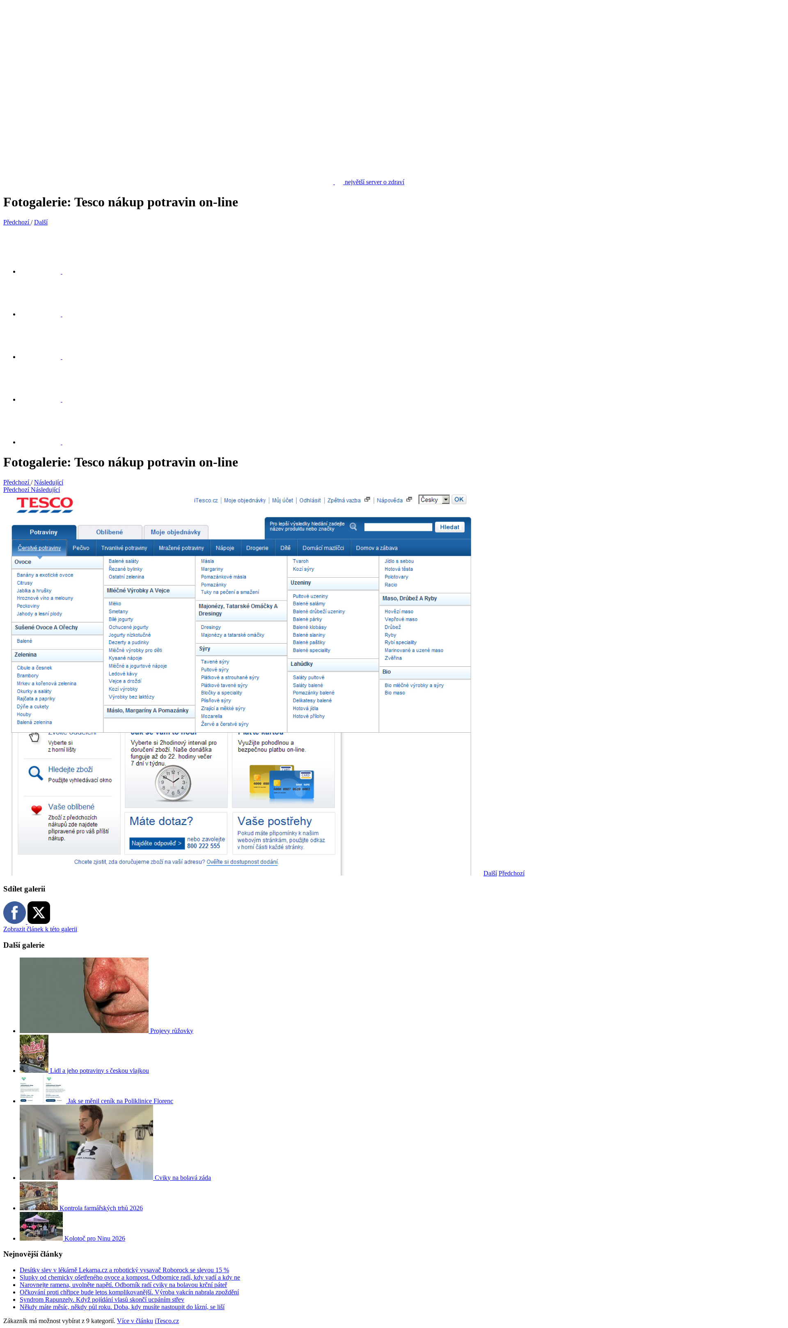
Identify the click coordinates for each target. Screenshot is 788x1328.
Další (490, 873)
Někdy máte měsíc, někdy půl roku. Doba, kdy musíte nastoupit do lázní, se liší (122, 1306)
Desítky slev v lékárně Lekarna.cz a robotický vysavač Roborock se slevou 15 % (124, 1269)
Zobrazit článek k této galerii (40, 929)
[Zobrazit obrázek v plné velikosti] (45, 356)
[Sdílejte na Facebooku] (45, 314)
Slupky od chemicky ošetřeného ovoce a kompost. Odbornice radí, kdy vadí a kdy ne (130, 1277)
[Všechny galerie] (45, 399)
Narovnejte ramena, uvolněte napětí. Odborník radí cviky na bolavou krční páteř (123, 1284)
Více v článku (135, 1320)
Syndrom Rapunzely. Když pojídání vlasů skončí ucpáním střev (102, 1299)
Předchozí (512, 873)
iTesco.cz (167, 1320)
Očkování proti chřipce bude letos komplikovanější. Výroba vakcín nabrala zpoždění (129, 1292)
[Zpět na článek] (45, 442)
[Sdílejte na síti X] (45, 271)
